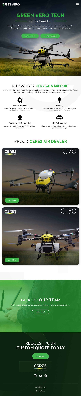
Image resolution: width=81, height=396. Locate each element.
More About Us (30, 36)
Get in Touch (40, 312)
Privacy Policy (40, 391)
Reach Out (40, 356)
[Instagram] (35, 375)
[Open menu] (76, 4)
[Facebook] (46, 375)
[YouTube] (40, 375)
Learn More (12, 200)
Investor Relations (50, 36)
